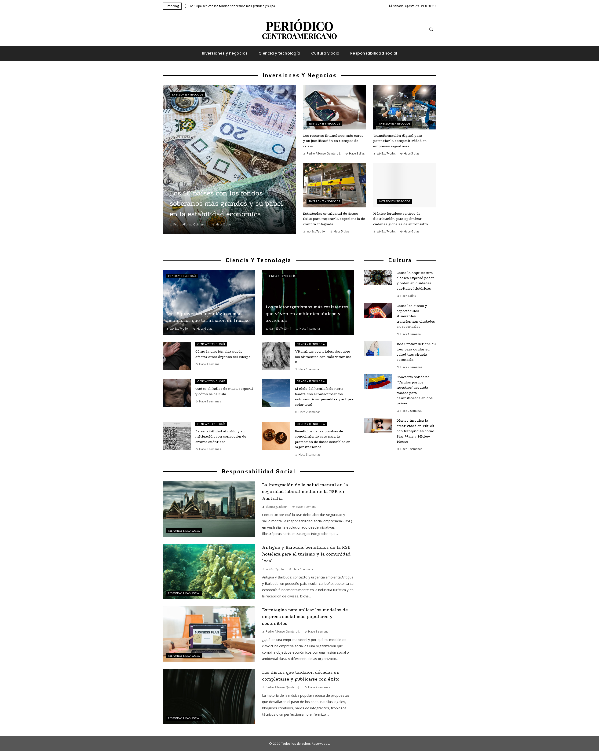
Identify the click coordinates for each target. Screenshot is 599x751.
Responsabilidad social (184, 530)
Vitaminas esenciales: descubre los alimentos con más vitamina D (323, 356)
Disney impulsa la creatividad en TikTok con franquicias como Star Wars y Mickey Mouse (415, 431)
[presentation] (185, 5)
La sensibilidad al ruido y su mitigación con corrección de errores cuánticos (220, 436)
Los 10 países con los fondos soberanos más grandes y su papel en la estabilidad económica (233, 6)
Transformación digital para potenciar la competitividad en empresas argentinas (400, 140)
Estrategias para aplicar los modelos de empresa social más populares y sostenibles (305, 616)
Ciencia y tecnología (182, 276)
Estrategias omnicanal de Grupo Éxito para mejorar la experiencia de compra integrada (334, 218)
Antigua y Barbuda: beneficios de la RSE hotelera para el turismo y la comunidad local (306, 554)
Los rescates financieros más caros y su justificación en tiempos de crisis (333, 140)
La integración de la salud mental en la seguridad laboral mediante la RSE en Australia (305, 491)
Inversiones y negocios (187, 94)
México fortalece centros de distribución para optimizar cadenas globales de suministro (400, 218)
